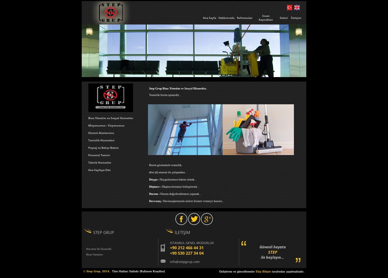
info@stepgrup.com (185, 262)
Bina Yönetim (94, 254)
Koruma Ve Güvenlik (98, 249)
